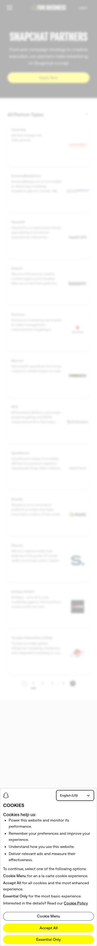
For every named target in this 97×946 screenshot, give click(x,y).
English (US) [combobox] (69, 795)
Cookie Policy (76, 903)
